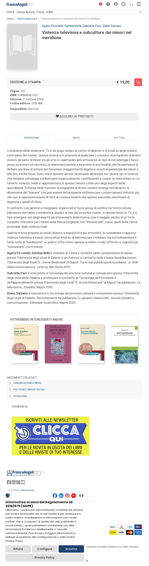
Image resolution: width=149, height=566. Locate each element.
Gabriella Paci (92, 26)
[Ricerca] (140, 12)
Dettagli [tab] (119, 137)
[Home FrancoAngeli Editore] (20, 4)
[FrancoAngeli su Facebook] (9, 483)
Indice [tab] (76, 137)
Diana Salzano (111, 26)
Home (10, 18)
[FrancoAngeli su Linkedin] (14, 483)
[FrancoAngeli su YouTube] (23, 483)
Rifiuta (18, 549)
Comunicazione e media (27, 383)
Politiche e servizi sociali (29, 389)
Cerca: (10, 12)
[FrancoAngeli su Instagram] (18, 483)
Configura (44, 549)
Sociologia (20, 396)
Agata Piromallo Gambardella (61, 26)
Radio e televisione (27, 18)
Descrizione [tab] (31, 137)
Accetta (71, 549)
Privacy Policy (45, 557)
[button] (99, 4)
